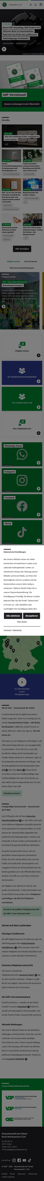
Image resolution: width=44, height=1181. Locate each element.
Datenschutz (17, 630)
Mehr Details (22, 622)
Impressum (8, 630)
